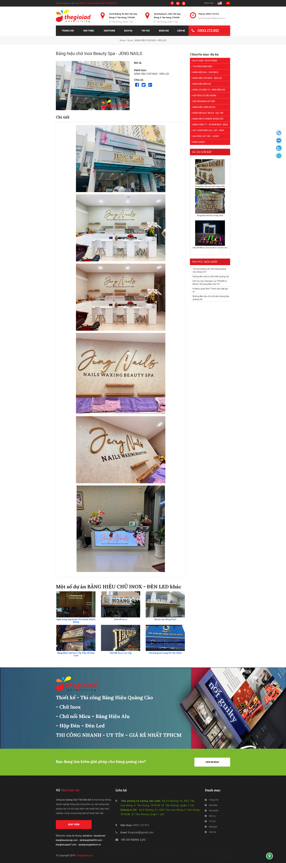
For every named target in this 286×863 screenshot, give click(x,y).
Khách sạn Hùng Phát (165, 619)
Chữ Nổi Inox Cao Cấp (120, 653)
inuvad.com (99, 835)
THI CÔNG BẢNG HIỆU (202, 66)
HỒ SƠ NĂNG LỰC (133, 839)
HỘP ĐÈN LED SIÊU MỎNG (204, 95)
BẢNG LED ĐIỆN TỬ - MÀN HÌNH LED (208, 90)
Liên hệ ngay (212, 762)
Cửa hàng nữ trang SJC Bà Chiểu (165, 653)
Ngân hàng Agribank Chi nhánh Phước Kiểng (75, 620)
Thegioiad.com (84, 855)
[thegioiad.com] (76, 16)
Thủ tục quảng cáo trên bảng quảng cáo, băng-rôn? (209, 270)
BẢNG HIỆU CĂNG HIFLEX (203, 107)
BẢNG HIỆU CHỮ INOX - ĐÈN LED (207, 78)
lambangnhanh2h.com (91, 840)
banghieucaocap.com (67, 840)
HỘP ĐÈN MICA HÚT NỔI (203, 101)
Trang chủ (68, 31)
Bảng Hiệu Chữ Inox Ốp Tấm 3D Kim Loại (76, 654)
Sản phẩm (109, 31)
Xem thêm (73, 824)
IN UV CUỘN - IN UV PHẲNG (204, 60)
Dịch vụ (128, 31)
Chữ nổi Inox (120, 619)
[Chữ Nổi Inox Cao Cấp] (120, 638)
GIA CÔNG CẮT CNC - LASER (205, 136)
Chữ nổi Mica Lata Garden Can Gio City (210, 247)
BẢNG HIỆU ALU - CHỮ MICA (205, 72)
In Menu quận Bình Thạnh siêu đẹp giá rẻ (210, 290)
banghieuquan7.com (66, 844)
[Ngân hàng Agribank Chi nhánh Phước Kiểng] (75, 604)
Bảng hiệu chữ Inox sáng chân (210, 215)
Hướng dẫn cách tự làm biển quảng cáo (211, 276)
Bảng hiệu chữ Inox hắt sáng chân (210, 186)
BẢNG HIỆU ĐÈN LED (201, 84)
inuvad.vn (87, 835)
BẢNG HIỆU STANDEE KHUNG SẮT (208, 119)
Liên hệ (181, 31)
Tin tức (145, 31)
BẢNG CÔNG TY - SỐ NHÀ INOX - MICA (210, 124)
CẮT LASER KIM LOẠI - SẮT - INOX (208, 130)
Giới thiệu (88, 31)
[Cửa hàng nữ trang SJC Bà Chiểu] (165, 638)
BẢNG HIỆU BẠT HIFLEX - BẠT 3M (207, 113)
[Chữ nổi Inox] (120, 604)
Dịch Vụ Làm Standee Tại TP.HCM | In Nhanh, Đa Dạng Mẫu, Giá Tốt (210, 282)
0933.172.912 (208, 30)
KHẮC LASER (198, 142)
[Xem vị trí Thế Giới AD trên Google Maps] (269, 856)
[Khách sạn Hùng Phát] (165, 604)
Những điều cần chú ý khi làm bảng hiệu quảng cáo (211, 297)
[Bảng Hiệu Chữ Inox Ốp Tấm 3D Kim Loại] (75, 638)
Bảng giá (164, 31)
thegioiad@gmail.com (140, 832)
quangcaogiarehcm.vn (90, 844)
